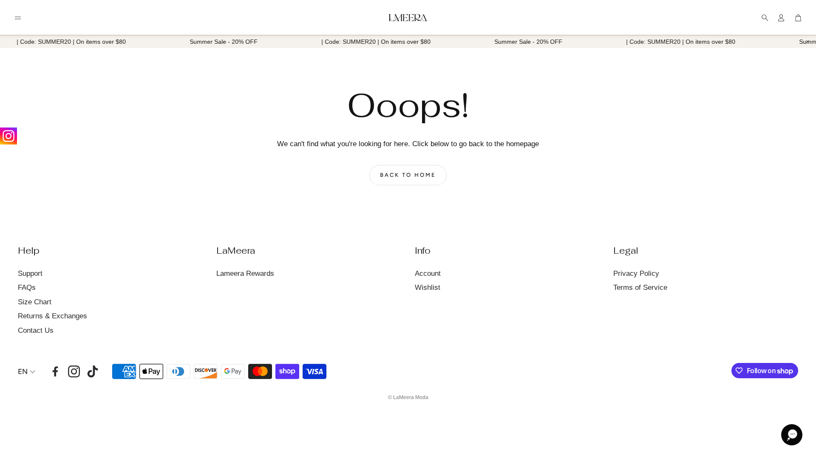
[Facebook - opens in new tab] (55, 371)
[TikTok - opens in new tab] (93, 371)
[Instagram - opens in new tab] (74, 371)
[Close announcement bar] (807, 41)
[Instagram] (8, 136)
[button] (18, 18)
